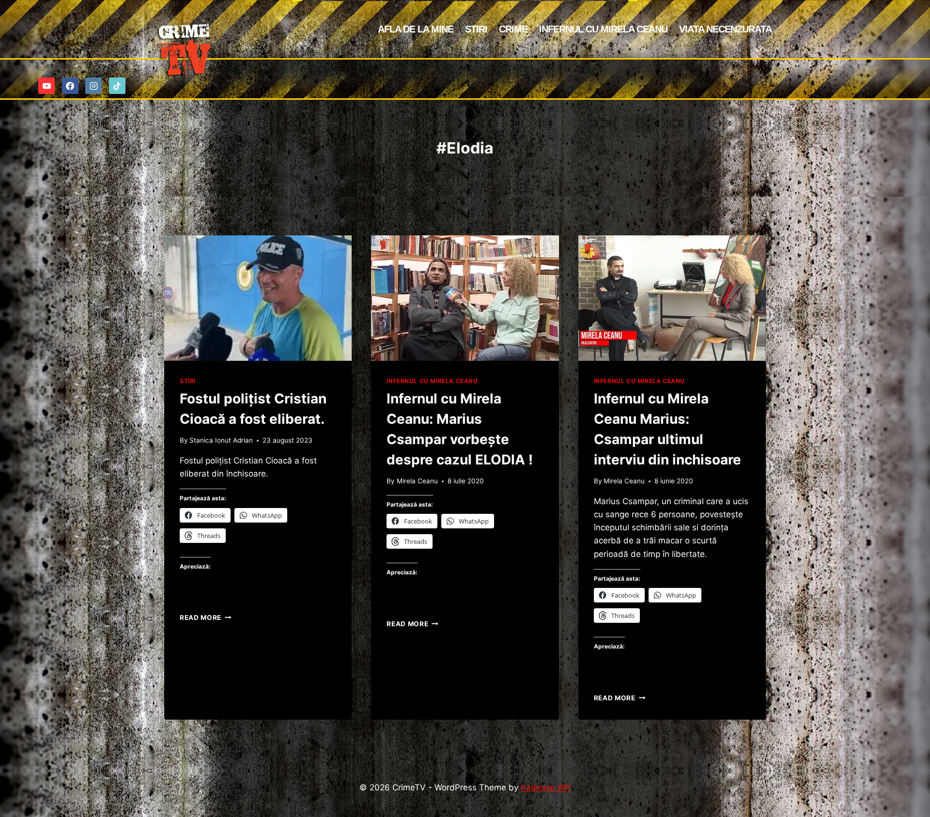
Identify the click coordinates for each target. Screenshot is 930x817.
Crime (513, 29)
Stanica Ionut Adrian (221, 440)
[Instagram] (93, 85)
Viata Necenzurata (725, 29)
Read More (206, 617)
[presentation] (258, 297)
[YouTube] (46, 85)
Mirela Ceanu (417, 481)
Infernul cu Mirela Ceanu (603, 29)
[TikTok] (117, 85)
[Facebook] (70, 85)
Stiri (476, 29)
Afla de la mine (415, 29)
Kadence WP (546, 787)
